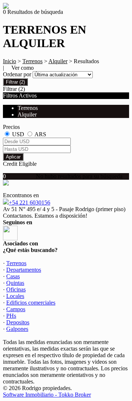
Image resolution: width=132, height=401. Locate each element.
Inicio (9, 61)
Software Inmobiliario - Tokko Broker (47, 395)
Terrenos (32, 61)
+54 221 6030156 (29, 202)
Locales (15, 296)
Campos (15, 309)
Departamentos (23, 270)
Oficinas (16, 289)
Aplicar (13, 157)
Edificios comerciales (30, 302)
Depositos (17, 322)
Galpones (17, 329)
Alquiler (57, 61)
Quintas (15, 283)
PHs (11, 316)
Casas (13, 276)
